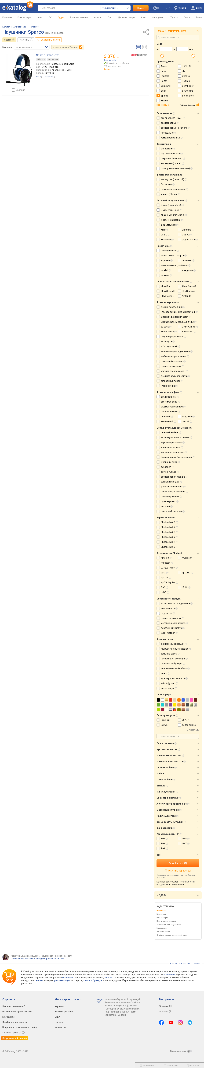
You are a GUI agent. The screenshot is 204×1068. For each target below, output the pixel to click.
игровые (165, 260)
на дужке (187, 416)
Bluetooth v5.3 (168, 532)
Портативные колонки (166, 921)
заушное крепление (171, 442)
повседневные (168, 250)
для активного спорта (172, 255)
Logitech (165, 76)
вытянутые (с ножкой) (172, 179)
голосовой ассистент (172, 361)
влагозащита (168, 608)
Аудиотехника (19, 27)
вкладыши (166, 148)
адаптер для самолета (173, 678)
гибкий (185, 421)
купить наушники (175, 884)
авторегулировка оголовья (175, 437)
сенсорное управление (173, 491)
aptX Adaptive (168, 582)
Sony (163, 91)
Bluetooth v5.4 (168, 527)
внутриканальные (170, 153)
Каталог (6, 27)
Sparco (7, 39)
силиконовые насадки (172, 644)
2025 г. (164, 725)
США (57, 1016)
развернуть (194, 730)
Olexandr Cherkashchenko (23, 958)
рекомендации (62, 980)
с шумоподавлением (172, 406)
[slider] (162, 56)
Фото (39, 17)
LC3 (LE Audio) (168, 567)
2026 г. (185, 720)
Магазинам (8, 1016)
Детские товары (126, 17)
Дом (110, 17)
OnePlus (186, 76)
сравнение (169, 974)
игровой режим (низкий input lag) (178, 312)
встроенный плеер (170, 381)
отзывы (109, 977)
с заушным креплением (173, 189)
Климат (98, 17)
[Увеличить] (19, 70)
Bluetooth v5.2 (168, 537)
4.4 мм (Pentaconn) (171, 220)
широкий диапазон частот (174, 317)
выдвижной (167, 421)
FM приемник (168, 386)
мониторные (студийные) (174, 265)
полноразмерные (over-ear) (175, 168)
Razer (164, 81)
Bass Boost (187, 331)
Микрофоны (162, 928)
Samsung (166, 86)
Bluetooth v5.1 (168, 542)
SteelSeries (188, 95)
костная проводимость (173, 371)
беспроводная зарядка (173, 476)
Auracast (165, 563)
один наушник (168, 501)
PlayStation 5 (167, 296)
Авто (143, 17)
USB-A (185, 234)
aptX (163, 572)
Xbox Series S (189, 286)
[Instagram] (180, 1022)
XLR (163, 229)
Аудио (61, 17)
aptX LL (164, 577)
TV (50, 17)
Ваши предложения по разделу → (58, 956)
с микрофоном (168, 397)
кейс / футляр (168, 683)
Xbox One (166, 286)
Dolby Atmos (188, 326)
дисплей (165, 506)
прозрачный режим (171, 366)
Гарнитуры (161, 914)
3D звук (165, 326)
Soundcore (187, 91)
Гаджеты (7, 17)
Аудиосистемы (163, 931)
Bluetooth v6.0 (168, 522)
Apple (164, 66)
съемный (166, 416)
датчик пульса (168, 472)
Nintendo (186, 296)
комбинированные (170, 137)
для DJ (164, 270)
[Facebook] (161, 1022)
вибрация (166, 467)
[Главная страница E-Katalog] (17, 8)
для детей (187, 270)
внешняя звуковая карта (174, 376)
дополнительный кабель (174, 668)
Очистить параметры (179, 870)
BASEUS (186, 66)
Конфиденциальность (14, 1022)
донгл (164, 673)
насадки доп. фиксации (173, 658)
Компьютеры (24, 17)
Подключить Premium (14, 1038)
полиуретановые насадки (174, 649)
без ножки (166, 184)
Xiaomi (164, 100)
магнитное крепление (172, 452)
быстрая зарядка (170, 481)
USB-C (164, 234)
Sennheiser (187, 86)
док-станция (167, 688)
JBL (184, 71)
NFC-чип (165, 558)
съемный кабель (169, 432)
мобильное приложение (173, 356)
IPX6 (163, 843)
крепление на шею (170, 447)
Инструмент (158, 17)
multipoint (187, 558)
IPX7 (184, 843)
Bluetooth (166, 239)
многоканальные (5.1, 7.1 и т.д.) (177, 321)
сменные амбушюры (171, 663)
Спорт (187, 17)
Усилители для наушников (169, 924)
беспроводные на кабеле (174, 128)
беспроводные (168, 123)
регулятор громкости (172, 336)
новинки (165, 720)
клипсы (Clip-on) (169, 194)
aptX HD (186, 572)
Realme (186, 81)
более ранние (189, 725)
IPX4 (163, 838)
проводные (167, 132)
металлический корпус (173, 623)
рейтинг (39, 980)
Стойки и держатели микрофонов (172, 935)
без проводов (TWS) (171, 118)
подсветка (53, 59)
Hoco (163, 71)
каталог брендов (93, 980)
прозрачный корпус (171, 618)
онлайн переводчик (171, 307)
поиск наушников (170, 496)
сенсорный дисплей (171, 511)
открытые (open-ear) (171, 158)
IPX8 (163, 848)
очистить (24, 39)
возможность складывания (175, 603)
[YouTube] (171, 1022)
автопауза (166, 341)
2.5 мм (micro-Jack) (171, 205)
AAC (163, 587)
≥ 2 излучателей (169, 346)
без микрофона (169, 401)
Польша (59, 1022)
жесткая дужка (169, 462)
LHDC (163, 592)
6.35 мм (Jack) (168, 225)
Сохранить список (50, 39)
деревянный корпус (171, 628)
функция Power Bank (172, 486)
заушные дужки (169, 653)
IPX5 (184, 838)
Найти (140, 8)
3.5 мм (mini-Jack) (170, 210)
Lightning (186, 229)
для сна (165, 275)
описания (67, 977)
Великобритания (64, 1011)
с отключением (169, 411)
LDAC (185, 587)
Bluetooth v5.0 (168, 547)
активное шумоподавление (175, 351)
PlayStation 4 (188, 291)
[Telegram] (190, 1022)
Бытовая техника (79, 17)
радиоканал (188, 239)
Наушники (34, 27)
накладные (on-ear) (171, 163)
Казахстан (60, 1027)
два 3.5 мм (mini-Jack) (172, 215)
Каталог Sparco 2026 (167, 881)
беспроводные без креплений (176, 457)
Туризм (174, 17)
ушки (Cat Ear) (168, 633)
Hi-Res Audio (167, 331)
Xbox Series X (168, 291)
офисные (187, 260)
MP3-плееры (162, 917)
